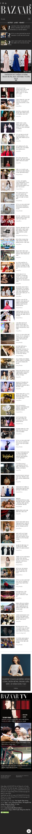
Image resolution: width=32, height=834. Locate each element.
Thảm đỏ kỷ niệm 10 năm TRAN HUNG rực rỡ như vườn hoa (22, 488)
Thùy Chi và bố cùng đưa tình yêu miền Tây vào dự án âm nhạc (19, 42)
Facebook (0, 3)
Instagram (3, 3)
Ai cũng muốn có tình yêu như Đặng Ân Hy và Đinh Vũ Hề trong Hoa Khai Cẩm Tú (23, 265)
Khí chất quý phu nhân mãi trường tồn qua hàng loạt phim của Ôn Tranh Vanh (22, 536)
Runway (20, 423)
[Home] (29, 831)
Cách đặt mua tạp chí (5, 776)
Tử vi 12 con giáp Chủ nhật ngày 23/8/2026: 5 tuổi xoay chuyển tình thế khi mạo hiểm (23, 337)
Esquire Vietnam (19, 776)
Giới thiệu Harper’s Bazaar (6, 775)
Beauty (20, 200)
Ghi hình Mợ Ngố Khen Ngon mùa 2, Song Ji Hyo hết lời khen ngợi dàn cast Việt (22, 325)
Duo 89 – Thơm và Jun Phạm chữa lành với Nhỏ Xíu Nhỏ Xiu (23, 217)
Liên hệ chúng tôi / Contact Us (22, 775)
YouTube (5, 3)
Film (20, 116)
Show (20, 106)
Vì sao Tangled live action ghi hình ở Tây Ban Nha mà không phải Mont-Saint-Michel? (22, 455)
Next (29, 65)
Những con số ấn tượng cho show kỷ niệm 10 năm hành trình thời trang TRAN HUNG (22, 302)
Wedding (21, 355)
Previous (2, 65)
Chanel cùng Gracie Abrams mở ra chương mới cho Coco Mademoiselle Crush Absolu (19, 27)
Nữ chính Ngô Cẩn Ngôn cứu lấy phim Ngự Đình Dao (22, 148)
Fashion (20, 174)
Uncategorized (22, 633)
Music (20, 96)
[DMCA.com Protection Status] (5, 812)
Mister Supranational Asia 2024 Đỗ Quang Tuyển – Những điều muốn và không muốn (23, 501)
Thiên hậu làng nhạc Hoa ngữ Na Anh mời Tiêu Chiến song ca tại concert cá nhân (23, 125)
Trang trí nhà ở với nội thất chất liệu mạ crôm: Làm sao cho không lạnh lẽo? (22, 230)
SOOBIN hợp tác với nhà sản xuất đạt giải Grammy (22, 430)
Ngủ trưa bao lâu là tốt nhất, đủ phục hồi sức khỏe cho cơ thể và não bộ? (22, 195)
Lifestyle (20, 211)
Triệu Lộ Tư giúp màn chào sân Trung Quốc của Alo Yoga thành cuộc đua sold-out (23, 559)
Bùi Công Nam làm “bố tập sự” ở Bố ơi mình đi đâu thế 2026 (22, 241)
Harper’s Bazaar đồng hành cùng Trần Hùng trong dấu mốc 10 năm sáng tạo (16, 681)
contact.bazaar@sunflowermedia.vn (13, 808)
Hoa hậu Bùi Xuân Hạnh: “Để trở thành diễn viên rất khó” (23, 159)
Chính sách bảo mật (5, 777)
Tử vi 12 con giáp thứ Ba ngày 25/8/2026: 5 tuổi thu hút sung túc (19, 35)
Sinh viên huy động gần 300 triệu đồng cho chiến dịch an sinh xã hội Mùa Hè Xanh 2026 (22, 606)
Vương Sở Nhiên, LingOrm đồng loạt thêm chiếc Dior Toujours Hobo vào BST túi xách (22, 184)
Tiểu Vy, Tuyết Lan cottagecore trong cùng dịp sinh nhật (22, 171)
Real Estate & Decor (23, 235)
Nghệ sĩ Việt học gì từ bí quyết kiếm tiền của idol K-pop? (22, 547)
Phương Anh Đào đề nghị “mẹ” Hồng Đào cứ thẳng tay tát (22, 113)
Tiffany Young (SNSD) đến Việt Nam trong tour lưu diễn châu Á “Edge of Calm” (22, 91)
